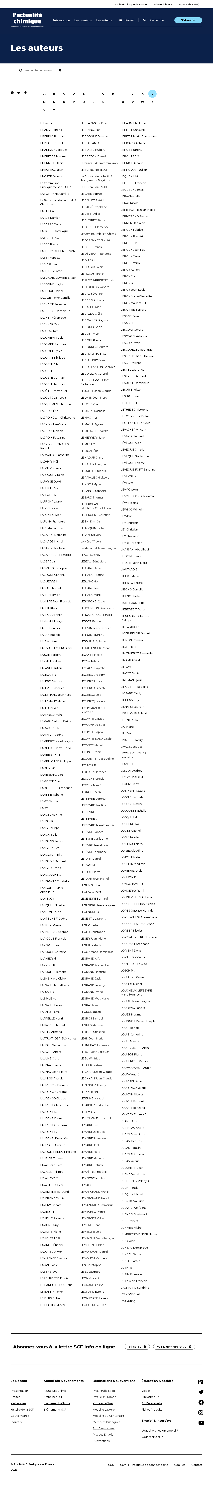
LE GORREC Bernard (94, 347)
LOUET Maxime (131, 1014)
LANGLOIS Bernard (53, 861)
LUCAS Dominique (133, 1134)
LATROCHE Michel (52, 1025)
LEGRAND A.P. (90, 958)
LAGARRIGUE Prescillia (55, 554)
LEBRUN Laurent (92, 634)
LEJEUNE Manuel (92, 1098)
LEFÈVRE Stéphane (94, 852)
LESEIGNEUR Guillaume (137, 356)
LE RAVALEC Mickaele (95, 477)
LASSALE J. (47, 992)
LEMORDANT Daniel (94, 1251)
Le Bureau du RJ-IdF (94, 187)
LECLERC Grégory (93, 674)
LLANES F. (127, 764)
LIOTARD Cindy (131, 693)
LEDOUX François (92, 778)
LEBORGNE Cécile (93, 601)
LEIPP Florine (90, 1091)
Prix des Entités (103, 1434)
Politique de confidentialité (150, 1465)
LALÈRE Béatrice (51, 681)
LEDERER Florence (93, 772)
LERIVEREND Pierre (134, 216)
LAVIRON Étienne (52, 1245)
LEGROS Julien (91, 1011)
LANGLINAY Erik (51, 854)
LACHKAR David (50, 324)
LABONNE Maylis (51, 284)
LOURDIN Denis (131, 1081)
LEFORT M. (88, 865)
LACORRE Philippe (52, 357)
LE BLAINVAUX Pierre (95, 123)
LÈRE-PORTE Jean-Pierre (138, 209)
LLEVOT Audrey (131, 770)
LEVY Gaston (129, 489)
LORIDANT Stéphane (135, 944)
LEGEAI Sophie (90, 885)
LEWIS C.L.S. (129, 516)
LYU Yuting (128, 1301)
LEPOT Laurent (131, 149)
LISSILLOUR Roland (134, 713)
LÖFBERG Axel (131, 824)
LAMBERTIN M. (50, 754)
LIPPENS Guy (130, 700)
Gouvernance (20, 1415)
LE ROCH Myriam (92, 484)
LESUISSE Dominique (135, 383)
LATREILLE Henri (51, 1018)
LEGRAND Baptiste (93, 972)
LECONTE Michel (92, 745)
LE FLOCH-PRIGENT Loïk (97, 280)
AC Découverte (152, 1403)
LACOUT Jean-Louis (53, 397)
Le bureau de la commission (99, 163)
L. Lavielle (46, 123)
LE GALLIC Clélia (91, 313)
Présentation (61, 20)
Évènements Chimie (57, 1403)
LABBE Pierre (49, 244)
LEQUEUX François (133, 183)
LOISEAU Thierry (132, 844)
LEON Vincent (90, 1278)
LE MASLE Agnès (92, 424)
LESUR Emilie (130, 396)
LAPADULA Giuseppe (54, 932)
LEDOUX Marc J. (91, 785)
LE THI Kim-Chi (90, 521)
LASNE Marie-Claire (53, 978)
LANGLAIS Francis (52, 841)
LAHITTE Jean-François (55, 601)
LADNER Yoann (50, 468)
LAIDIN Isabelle (50, 634)
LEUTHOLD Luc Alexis (135, 423)
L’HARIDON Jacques (53, 149)
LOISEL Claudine (132, 850)
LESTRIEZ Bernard (133, 376)
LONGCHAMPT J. (132, 884)
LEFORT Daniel (91, 858)
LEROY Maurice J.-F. (134, 303)
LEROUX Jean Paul (133, 249)
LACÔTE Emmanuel (53, 391)
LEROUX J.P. (129, 243)
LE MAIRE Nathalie (93, 411)
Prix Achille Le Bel (104, 1390)
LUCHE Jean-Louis (133, 1174)
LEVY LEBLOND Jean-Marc (138, 496)
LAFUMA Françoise (52, 521)
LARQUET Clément (53, 972)
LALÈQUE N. (48, 674)
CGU (111, 1465)
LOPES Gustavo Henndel (137, 910)
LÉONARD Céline (92, 1285)
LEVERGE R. (129, 476)
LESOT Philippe (131, 363)
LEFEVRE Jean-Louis (94, 845)
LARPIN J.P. (48, 965)
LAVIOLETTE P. (50, 1238)
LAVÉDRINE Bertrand (54, 1191)
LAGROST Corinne (52, 574)
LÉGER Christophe (93, 932)
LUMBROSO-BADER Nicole (139, 1234)
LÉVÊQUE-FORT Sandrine (138, 469)
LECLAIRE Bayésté (93, 668)
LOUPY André (130, 1074)
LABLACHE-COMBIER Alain (58, 277)
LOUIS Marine (130, 1041)
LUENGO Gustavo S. (134, 1214)
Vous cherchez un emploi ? (160, 1430)
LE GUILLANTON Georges (98, 367)
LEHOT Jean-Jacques (95, 1051)
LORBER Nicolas (131, 930)
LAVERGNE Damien (53, 1198)
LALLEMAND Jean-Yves (55, 694)
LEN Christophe (91, 1265)
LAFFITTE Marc (50, 488)
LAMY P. (45, 808)
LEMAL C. (87, 1185)
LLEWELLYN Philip (133, 777)
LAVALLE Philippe (51, 1171)
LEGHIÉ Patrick (91, 945)
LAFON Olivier (49, 508)
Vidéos (146, 1390)
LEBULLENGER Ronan (95, 648)
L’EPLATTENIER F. (52, 143)
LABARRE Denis (50, 224)
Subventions (101, 1441)
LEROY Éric (128, 276)
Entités (15, 1397)
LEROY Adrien (130, 269)
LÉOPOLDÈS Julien (93, 1305)
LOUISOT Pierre (131, 1054)
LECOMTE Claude (92, 718)
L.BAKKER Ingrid (51, 129)
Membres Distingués (106, 1422)
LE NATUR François (93, 464)
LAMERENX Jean (51, 774)
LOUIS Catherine (132, 1034)
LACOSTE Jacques (52, 384)
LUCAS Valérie (130, 1161)
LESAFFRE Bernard (134, 309)
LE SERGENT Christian (95, 514)
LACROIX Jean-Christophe (57, 417)
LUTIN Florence (131, 1274)
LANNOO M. (48, 898)
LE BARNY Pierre (51, 1291)
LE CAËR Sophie (91, 193)
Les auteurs (104, 20)
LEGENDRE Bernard (94, 898)
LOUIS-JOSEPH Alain (135, 1047)
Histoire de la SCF (22, 1409)
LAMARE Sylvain (51, 714)
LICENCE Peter (131, 596)
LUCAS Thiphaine (132, 1154)
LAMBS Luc (47, 768)
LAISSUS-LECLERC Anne (56, 648)
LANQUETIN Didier (52, 905)
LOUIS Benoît (130, 1027)
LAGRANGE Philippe (53, 568)
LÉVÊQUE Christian (133, 449)
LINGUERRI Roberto (134, 686)
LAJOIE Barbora (50, 654)
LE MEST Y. (88, 444)
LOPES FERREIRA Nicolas (138, 904)
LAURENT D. (48, 1111)
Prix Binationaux (103, 1428)
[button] (153, 20)
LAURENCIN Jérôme (53, 1091)
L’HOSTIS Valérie (51, 176)
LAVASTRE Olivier (51, 1185)
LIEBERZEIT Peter (133, 609)
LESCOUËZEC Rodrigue (137, 349)
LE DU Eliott (89, 260)
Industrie (17, 1422)
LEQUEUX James (132, 189)
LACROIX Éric (49, 411)
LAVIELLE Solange (52, 1218)
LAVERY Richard (51, 1205)
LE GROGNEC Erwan (94, 353)
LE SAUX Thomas (92, 497)
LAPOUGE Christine (53, 952)
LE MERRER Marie (93, 437)
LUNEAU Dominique (134, 1247)
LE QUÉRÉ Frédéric (93, 471)
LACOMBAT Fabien (52, 337)
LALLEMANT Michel (53, 701)
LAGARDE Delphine (53, 534)
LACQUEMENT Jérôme (55, 404)
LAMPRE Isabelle (51, 794)
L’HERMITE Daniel (52, 163)
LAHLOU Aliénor (51, 614)
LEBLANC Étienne (92, 574)
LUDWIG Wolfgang (134, 1207)
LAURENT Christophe (54, 1105)
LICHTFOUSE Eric (132, 602)
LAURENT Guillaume (54, 1125)
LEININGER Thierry (93, 1085)
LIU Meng (127, 726)
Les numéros (83, 20)
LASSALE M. (48, 998)
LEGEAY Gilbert (91, 892)
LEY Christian (129, 522)
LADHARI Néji (49, 461)
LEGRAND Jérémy (93, 985)
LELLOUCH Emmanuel (96, 1118)
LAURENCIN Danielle (54, 1085)
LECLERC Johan (91, 681)
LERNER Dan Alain (133, 223)
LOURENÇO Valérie (133, 1087)
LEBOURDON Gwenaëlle (97, 608)
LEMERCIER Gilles (93, 1218)
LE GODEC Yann (91, 327)
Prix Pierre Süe (103, 1403)
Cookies (179, 1465)
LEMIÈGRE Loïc (91, 1231)
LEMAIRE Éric (90, 1125)
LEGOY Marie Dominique (97, 952)
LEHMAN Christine (93, 1031)
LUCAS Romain (131, 1147)
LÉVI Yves (127, 483)
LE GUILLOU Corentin (95, 373)
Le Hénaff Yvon (91, 541)
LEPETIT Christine (133, 129)
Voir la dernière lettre (172, 1346)
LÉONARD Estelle (92, 1291)
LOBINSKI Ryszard (133, 790)
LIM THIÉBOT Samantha (137, 653)
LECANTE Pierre (91, 654)
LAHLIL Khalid (49, 608)
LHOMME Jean (131, 556)
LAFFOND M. (48, 495)
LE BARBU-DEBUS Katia (56, 1285)
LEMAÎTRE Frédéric (93, 1171)
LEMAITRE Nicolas (93, 1178)
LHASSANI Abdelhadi (135, 549)
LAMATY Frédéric (51, 734)
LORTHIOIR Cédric (133, 957)
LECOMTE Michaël (93, 725)
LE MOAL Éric (89, 451)
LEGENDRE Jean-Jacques (98, 905)
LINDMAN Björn (131, 680)
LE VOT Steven (91, 534)
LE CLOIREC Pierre (93, 220)
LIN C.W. (126, 666)
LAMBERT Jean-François (56, 741)
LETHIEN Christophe (134, 409)
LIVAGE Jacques (131, 746)
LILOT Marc (128, 646)
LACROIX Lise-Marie (53, 424)
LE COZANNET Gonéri (95, 240)
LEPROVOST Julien (134, 169)
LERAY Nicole (129, 203)
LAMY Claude (49, 801)
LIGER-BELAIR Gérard (135, 633)
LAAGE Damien (50, 217)
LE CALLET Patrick (93, 200)
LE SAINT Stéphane (94, 491)
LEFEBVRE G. (89, 812)
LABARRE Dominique (54, 231)
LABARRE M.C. (49, 237)
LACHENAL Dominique (55, 311)
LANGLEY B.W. (49, 848)
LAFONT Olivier (50, 514)
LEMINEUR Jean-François (97, 1238)
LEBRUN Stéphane (93, 641)
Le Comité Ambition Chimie (98, 233)
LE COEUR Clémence (95, 227)
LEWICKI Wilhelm (132, 509)
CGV (123, 1465)
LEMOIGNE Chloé (92, 1245)
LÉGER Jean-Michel (94, 938)
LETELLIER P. (130, 403)
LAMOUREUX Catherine (56, 788)
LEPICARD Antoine (133, 143)
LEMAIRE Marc (90, 1151)
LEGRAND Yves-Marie (95, 998)
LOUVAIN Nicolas (132, 1094)
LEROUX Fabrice (132, 229)
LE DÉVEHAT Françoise (96, 253)
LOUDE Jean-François (135, 1001)
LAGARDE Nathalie (52, 548)
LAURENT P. (48, 1131)
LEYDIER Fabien (131, 542)
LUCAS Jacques (131, 1141)
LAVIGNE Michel (51, 1231)
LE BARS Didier (50, 1298)
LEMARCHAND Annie (95, 1191)
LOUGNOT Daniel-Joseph (138, 1021)
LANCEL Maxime (51, 814)
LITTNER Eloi (129, 720)
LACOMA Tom (49, 331)
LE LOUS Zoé (89, 404)
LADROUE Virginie (52, 475)
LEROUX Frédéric (132, 236)
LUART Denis (129, 1121)
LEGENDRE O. (90, 912)
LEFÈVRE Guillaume (94, 838)
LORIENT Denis (131, 950)
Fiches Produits (152, 1409)
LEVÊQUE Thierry (132, 463)
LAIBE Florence (50, 628)
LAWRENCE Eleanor (53, 1258)
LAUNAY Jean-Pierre (53, 1071)
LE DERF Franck (91, 247)
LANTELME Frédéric (53, 918)
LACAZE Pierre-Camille (55, 297)
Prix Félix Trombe (104, 1397)
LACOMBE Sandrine (53, 344)
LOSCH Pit (128, 970)
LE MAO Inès (89, 417)
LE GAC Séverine (92, 293)
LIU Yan (126, 733)
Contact (196, 1465)
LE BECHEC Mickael (53, 1305)
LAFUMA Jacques (51, 528)
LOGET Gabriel (131, 830)
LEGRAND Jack (91, 978)
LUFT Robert (129, 1221)
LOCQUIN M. (129, 817)
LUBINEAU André (132, 1127)
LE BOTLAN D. (90, 143)
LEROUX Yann (130, 256)
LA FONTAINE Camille (54, 193)
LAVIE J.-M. (47, 1211)
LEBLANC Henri (91, 581)
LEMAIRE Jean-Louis (94, 1138)
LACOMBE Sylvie (51, 351)
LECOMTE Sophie (92, 732)
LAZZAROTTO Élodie (54, 1278)
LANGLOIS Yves (50, 868)
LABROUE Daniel (51, 291)
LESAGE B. (128, 323)
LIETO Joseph (130, 626)
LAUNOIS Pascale (52, 1078)
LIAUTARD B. (129, 569)
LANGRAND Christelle (54, 881)
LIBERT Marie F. (131, 576)
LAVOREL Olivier (51, 1251)
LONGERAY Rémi (132, 890)
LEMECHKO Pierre (93, 1211)
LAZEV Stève (48, 1271)
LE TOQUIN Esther (93, 528)
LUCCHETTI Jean (132, 1167)
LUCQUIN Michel (132, 1194)
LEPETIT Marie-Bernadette (139, 136)
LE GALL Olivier (91, 307)
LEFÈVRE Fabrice (92, 832)
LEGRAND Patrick (92, 992)
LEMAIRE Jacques (93, 1131)
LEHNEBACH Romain (95, 1045)
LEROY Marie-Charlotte (136, 296)
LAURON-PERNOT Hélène (58, 1151)
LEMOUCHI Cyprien (94, 1258)
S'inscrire (134, 1346)
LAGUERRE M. (49, 581)
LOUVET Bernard (132, 1101)
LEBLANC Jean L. (92, 588)
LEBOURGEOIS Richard (96, 614)
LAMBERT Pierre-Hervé (56, 748)
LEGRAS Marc (90, 1005)
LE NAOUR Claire (92, 457)
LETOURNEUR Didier (135, 416)
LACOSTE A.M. (49, 364)
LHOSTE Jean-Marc (134, 562)
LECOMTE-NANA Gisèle (96, 738)
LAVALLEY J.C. (49, 1178)
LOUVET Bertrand (133, 1107)
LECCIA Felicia (90, 661)
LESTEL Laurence (132, 369)
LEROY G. (127, 283)
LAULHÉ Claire (49, 1058)
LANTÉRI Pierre (50, 925)
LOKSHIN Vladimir (133, 864)
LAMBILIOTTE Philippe (55, 761)
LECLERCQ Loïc (91, 694)
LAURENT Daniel (51, 1118)
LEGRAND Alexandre (95, 965)
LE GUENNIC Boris (93, 360)
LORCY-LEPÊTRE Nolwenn (139, 937)
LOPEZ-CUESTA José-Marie (139, 917)
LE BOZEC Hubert (93, 149)
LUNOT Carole (130, 1261)
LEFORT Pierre (91, 872)
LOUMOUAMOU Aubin (136, 1067)
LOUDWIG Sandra (133, 1007)
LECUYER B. (89, 765)
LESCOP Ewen (130, 343)
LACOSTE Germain (52, 377)
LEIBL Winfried (90, 1058)
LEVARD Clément (132, 436)
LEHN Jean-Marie (92, 1038)
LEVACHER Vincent (133, 429)
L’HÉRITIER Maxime (53, 156)
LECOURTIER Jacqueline (97, 758)
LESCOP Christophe (134, 336)
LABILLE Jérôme (51, 271)
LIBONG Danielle (132, 589)
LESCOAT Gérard (132, 329)
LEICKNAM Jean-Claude (96, 1071)
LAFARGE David (50, 481)
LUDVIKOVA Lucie (133, 1201)
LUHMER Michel (131, 1227)
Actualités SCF (53, 1397)
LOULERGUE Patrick (134, 1061)
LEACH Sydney (90, 554)
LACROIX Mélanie (52, 431)
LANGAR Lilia (48, 834)
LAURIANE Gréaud (52, 1145)
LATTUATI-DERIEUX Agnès (58, 1038)
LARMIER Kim (49, 958)
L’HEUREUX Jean (51, 169)
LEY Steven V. (130, 536)
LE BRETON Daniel (93, 156)
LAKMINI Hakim (50, 661)
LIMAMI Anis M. (130, 660)
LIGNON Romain (132, 640)
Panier (129, 20)
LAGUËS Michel (50, 588)
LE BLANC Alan (91, 129)
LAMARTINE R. (50, 728)
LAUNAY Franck (50, 1065)
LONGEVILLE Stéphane (136, 897)
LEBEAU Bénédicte (93, 561)
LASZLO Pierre (50, 1011)
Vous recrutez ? (152, 1437)
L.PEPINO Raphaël (52, 136)
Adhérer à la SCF (162, 4)
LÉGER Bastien (90, 925)
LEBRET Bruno (91, 621)
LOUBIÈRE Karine (132, 977)
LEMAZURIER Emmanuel (97, 1205)
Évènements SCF (55, 1409)
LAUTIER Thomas (52, 1158)
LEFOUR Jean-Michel (95, 878)
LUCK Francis (129, 1187)
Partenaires (18, 1403)
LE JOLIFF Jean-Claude (96, 391)
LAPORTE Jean (50, 945)
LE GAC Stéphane (92, 300)
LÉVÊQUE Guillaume (135, 456)
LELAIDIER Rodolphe (95, 1105)
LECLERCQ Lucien (93, 701)
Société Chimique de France (131, 4)
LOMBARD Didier (132, 870)
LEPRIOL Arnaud (132, 163)
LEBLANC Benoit (92, 568)
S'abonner (188, 20)
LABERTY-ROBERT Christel (58, 251)
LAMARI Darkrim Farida (55, 721)
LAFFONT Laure (51, 501)
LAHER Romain (50, 594)
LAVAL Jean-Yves (51, 1165)
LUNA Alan (128, 1241)
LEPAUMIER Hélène (134, 123)
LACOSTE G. (48, 371)
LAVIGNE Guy (49, 1225)
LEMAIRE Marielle (92, 1158)
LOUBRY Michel (131, 984)
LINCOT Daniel (130, 673)
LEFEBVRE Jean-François (97, 825)
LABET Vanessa (50, 257)
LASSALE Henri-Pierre (54, 985)
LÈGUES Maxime (92, 1025)
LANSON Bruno (50, 912)
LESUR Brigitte (131, 389)
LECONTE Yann (91, 752)
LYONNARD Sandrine (135, 1287)
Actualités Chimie (55, 1390)
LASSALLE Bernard (52, 1005)
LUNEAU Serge (131, 1254)
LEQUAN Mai (129, 176)
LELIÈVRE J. (88, 1111)
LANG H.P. (47, 821)
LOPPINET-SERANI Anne (137, 924)
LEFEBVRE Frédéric (94, 805)
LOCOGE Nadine (132, 804)
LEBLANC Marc (91, 594)
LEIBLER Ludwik (92, 1065)
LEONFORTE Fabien (94, 1298)
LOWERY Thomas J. (134, 1114)
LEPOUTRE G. (130, 156)
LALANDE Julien (51, 668)
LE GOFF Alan (90, 333)
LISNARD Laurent (132, 706)
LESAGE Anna (130, 316)
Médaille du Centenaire (108, 1415)
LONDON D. (129, 877)
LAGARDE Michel (51, 541)
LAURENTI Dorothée (54, 1138)
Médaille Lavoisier (104, 1409)
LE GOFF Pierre (91, 340)
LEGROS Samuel (92, 1018)
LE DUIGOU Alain (92, 267)
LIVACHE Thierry (132, 740)
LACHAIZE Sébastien (54, 304)
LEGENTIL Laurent (93, 918)
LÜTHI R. (126, 1267)
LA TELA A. (47, 211)
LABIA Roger (48, 264)
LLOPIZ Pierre (130, 784)
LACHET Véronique (53, 317)
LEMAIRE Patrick (92, 1165)
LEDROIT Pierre (91, 792)
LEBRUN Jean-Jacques (96, 628)
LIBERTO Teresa (132, 582)
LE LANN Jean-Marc (94, 397)
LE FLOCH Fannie (92, 273)
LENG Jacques (90, 1271)
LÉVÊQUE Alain (131, 443)
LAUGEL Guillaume (53, 1045)
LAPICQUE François (53, 938)
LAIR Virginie (48, 641)
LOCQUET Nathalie (133, 810)
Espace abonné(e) (189, 4)
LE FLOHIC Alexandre (95, 287)
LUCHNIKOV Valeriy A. (135, 1181)
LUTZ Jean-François (134, 1281)
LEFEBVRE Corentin (94, 798)
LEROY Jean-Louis (133, 289)
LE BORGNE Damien (94, 136)
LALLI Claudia (49, 708)
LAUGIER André (51, 1051)
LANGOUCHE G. (51, 874)
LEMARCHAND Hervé (95, 1198)
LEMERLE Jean (91, 1225)
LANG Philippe (50, 828)
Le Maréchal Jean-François (98, 548)
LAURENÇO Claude (53, 1098)
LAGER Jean (48, 561)
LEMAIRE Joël (90, 1145)
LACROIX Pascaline (53, 437)
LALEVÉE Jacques (52, 688)
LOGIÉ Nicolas (130, 837)
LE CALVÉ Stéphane (94, 207)
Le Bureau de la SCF (94, 169)
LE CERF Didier (90, 213)
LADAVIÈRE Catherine (55, 455)
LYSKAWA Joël (130, 1294)
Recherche (156, 20)
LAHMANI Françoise (53, 621)
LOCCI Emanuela (132, 797)
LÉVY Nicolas (129, 502)
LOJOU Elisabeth (132, 857)
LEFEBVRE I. (89, 818)
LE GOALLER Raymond (96, 320)
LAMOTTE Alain (50, 781)
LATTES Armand (51, 1031)
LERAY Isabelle (130, 196)
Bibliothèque (150, 1397)
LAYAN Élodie (49, 1265)
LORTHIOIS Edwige (134, 964)
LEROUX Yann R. (132, 263)
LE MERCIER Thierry (94, 431)
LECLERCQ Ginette (93, 688)
